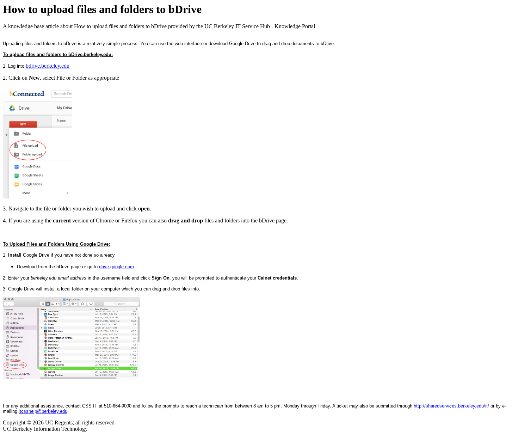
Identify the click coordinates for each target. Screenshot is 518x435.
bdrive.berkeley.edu (47, 66)
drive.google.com (116, 266)
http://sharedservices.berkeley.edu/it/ (451, 406)
